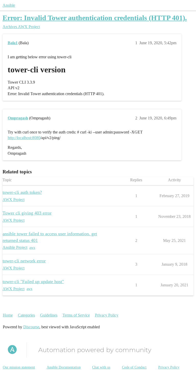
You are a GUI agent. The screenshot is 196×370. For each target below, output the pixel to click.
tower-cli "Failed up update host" (33, 281)
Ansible (9, 5)
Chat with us (101, 367)
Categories (26, 315)
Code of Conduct (134, 367)
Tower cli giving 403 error (27, 213)
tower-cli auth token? (22, 192)
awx (32, 248)
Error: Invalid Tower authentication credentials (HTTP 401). (95, 18)
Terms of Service (76, 315)
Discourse (31, 327)
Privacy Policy (106, 315)
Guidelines (48, 315)
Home (8, 315)
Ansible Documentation (64, 367)
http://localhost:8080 (24, 138)
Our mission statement (19, 367)
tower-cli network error (24, 260)
